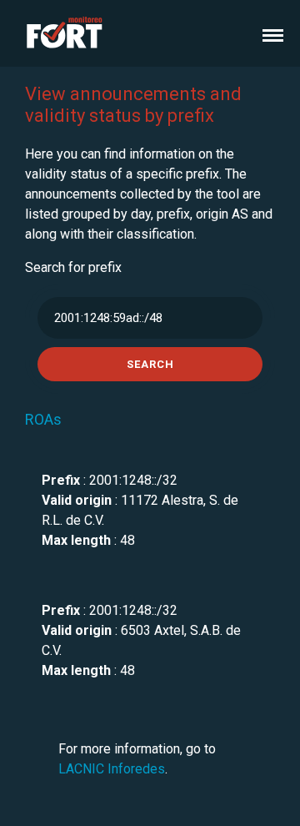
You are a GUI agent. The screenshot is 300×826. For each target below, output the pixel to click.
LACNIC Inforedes (111, 769)
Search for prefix (73, 267)
